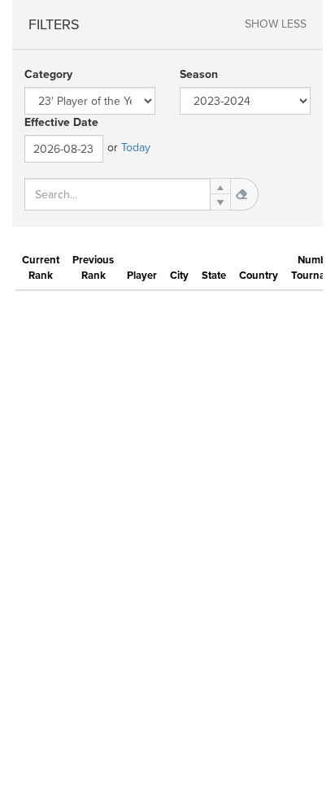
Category (48, 74)
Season (199, 74)
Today (135, 147)
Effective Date (61, 122)
